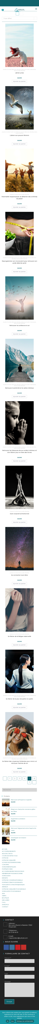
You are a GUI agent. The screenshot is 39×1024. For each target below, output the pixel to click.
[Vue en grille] (17, 13)
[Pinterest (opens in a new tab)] (18, 3)
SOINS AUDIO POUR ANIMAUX (11, 891)
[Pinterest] (17, 947)
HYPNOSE (5, 858)
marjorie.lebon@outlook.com (18, 938)
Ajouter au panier (19, 81)
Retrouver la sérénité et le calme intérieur (19, 388)
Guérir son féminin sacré (17, 132)
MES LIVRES (5, 900)
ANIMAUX (5, 886)
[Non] (37, 1017)
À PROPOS (5, 904)
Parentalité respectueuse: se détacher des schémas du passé (19, 198)
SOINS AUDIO (6, 875)
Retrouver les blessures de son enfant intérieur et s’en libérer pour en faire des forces (19, 451)
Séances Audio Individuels (28, 69)
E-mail (7, 966)
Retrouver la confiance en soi (19, 325)
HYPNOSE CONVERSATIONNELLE (12, 880)
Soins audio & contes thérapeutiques (13, 884)
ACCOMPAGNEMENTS (9, 851)
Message (8, 981)
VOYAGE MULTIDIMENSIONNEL (11, 862)
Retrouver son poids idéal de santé (21, 257)
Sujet (6, 974)
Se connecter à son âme (19, 575)
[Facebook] (6, 947)
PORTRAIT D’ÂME (7, 869)
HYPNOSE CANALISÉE (9, 860)
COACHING (5, 864)
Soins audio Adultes (19, 70)
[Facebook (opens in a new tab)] (15, 3)
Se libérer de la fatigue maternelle (19, 636)
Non (12, 1021)
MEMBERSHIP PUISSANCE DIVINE (12, 873)
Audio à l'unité (7, 69)
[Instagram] (12, 947)
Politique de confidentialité (25, 1021)
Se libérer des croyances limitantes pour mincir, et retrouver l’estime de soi (19, 762)
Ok (8, 1021)
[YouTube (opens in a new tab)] (23, 3)
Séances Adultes (16, 69)
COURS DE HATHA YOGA (9, 855)
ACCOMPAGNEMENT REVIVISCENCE (13, 871)
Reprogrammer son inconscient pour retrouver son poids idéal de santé (19, 262)
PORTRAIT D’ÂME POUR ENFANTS (12, 882)
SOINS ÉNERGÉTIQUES (9, 867)
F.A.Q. (4, 902)
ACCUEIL (4, 849)
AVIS (3, 893)
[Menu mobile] (37, 10)
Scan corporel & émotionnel (19, 514)
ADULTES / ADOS (7, 853)
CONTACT (5, 907)
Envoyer (9, 1001)
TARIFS (4, 895)
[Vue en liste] (21, 13)
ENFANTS (5, 878)
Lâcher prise (19, 73)
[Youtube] (23, 947)
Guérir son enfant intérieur (18, 447)
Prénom (7, 958)
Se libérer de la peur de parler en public (19, 699)
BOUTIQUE (5, 898)
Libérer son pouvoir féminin (19, 135)
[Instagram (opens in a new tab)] (21, 3)
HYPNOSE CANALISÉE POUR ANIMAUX (14, 889)
